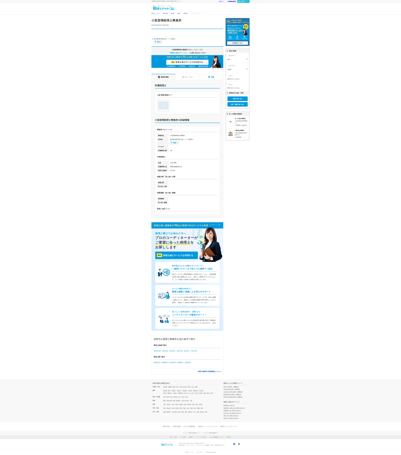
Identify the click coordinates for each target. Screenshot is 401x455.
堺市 (173, 404)
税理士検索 (165, 13)
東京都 (165, 390)
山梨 (164, 397)
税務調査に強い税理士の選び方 (232, 410)
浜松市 (183, 400)
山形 (193, 387)
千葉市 (200, 393)
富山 (183, 397)
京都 (176, 404)
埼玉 (185, 393)
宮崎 (198, 412)
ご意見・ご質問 (173, 437)
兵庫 (185, 404)
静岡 (174, 400)
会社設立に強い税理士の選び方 (232, 413)
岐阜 (187, 400)
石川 (179, 397)
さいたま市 (191, 393)
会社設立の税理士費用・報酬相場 (232, 392)
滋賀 (193, 404)
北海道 (165, 387)
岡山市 (169, 408)
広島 (173, 408)
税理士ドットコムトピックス (207, 426)
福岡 (164, 412)
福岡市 (169, 412)
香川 (195, 408)
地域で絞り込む (237, 98)
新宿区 (174, 390)
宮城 (181, 387)
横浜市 (170, 393)
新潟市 (175, 397)
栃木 (208, 393)
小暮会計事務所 (239, 130)
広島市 (177, 408)
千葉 (196, 393)
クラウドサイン (199, 452)
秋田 (189, 387)
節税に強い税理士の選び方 (231, 418)
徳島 (191, 408)
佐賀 (179, 412)
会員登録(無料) (232, 1)
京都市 (181, 404)
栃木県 (172, 13)
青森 (174, 387)
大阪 (164, 404)
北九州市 (174, 412)
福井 (186, 397)
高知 (202, 408)
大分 (194, 412)
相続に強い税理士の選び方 (231, 415)
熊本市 (190, 412)
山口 (188, 408)
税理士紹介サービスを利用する (175, 255)
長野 (168, 397)
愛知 (164, 400)
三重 (191, 400)
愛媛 (198, 408)
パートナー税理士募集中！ (210, 433)
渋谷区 (179, 390)
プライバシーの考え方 (201, 437)
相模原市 (180, 393)
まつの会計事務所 (240, 118)
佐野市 (178, 13)
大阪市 (169, 404)
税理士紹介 (166, 426)
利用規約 (191, 437)
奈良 (196, 404)
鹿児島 (202, 412)
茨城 (204, 393)
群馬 (211, 393)
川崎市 (175, 393)
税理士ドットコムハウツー (229, 426)
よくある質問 (183, 437)
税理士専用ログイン (243, 1)
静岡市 (178, 400)
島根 (184, 408)
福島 (196, 387)
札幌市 (170, 387)
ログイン (221, 1)
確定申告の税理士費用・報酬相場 (232, 397)
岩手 (177, 387)
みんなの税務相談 (189, 426)
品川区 (201, 390)
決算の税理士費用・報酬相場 (231, 389)
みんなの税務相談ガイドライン (216, 437)
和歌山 (201, 404)
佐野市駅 (185, 13)
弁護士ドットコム (189, 452)
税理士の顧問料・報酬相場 (231, 386)
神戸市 (189, 404)
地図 (158, 42)
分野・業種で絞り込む (237, 104)
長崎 (182, 412)
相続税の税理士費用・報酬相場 (232, 394)
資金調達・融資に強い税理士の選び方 (234, 408)
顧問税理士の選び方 (229, 405)
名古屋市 (169, 400)
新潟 (171, 397)
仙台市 (185, 387)
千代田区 (184, 390)
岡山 (164, 408)
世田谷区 (195, 390)
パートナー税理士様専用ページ (191, 433)
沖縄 (206, 412)
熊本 (186, 412)
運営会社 (229, 437)
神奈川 (165, 393)
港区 (169, 390)
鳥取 (181, 408)
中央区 (190, 390)
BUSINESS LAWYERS (211, 452)
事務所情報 (165, 77)
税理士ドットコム (155, 13)
